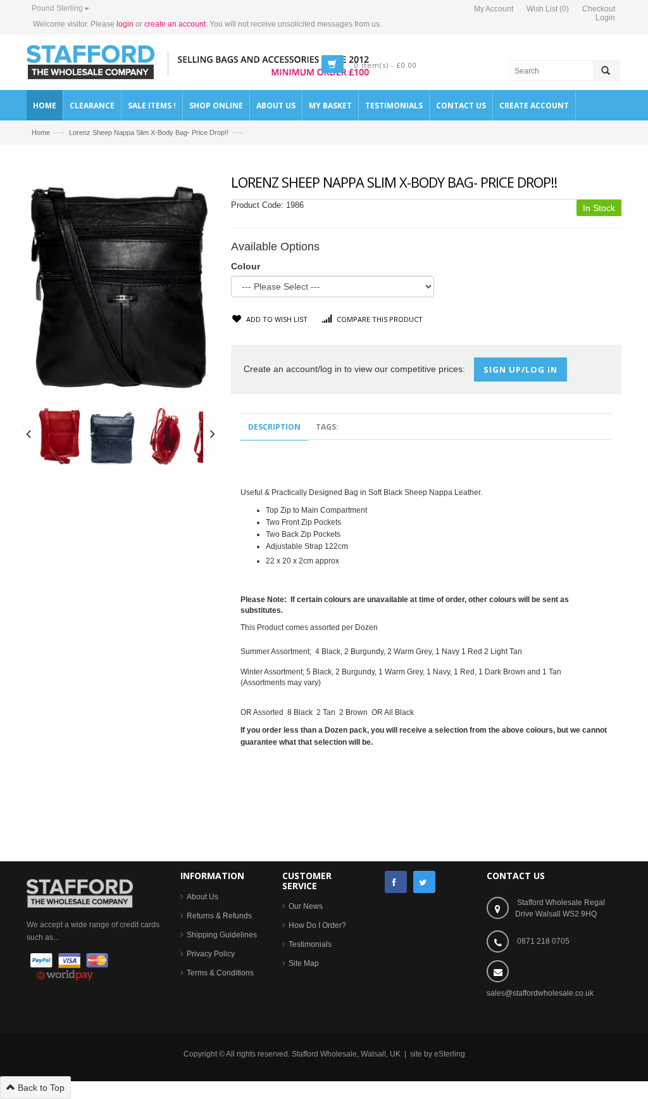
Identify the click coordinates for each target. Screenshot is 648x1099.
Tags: (327, 426)
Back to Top (40, 1088)
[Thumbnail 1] (60, 435)
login (125, 24)
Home (41, 132)
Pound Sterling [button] (57, 8)
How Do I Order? (317, 925)
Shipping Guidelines (222, 934)
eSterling (449, 1054)
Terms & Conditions (220, 972)
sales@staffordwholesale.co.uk (540, 993)
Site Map (304, 963)
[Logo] (80, 892)
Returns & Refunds (219, 915)
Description (274, 426)
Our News (306, 906)
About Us (202, 896)
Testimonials (310, 944)
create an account (175, 24)
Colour (245, 266)
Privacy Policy (211, 953)
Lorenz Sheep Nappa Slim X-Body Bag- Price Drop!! (148, 132)
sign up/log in (520, 369)
